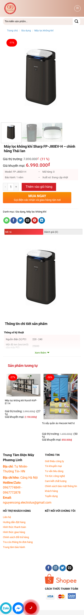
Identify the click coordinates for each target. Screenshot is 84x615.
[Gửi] (76, 21)
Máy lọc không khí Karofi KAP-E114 (21, 402)
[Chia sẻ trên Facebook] (13, 220)
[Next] (74, 78)
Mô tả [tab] (8, 232)
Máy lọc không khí (44, 30)
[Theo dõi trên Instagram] (55, 568)
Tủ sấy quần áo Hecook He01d (58, 423)
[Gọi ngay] (31, 608)
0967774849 (12, 487)
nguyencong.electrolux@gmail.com (27, 502)
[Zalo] (6, 608)
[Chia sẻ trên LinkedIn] (41, 220)
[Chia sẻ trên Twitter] (20, 220)
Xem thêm (40, 352)
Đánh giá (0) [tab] (51, 232)
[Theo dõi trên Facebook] (48, 568)
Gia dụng (26, 30)
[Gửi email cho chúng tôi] (69, 568)
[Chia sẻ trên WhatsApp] (6, 220)
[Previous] (9, 78)
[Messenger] (18, 608)
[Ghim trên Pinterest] (34, 220)
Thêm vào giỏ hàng (39, 187)
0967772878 (12, 492)
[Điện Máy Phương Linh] (34, 8)
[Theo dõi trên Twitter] (62, 568)
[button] (77, 8)
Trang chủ (12, 30)
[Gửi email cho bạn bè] (27, 220)
